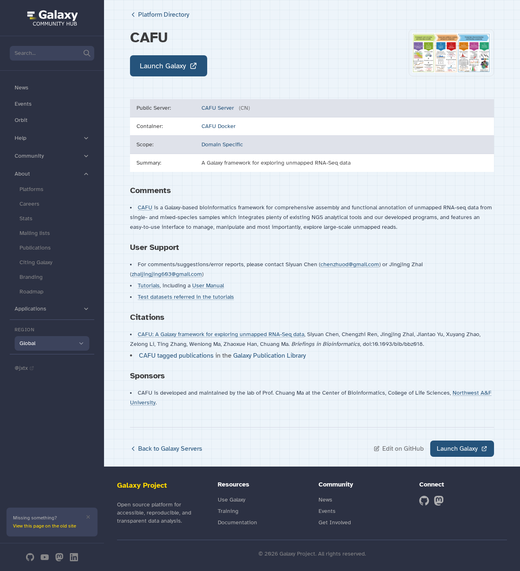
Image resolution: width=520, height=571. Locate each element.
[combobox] (52, 343)
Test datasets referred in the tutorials (186, 296)
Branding (31, 277)
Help (20, 138)
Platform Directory (163, 15)
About (22, 173)
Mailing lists (35, 233)
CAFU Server (219, 107)
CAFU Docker (219, 126)
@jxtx (21, 368)
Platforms (31, 189)
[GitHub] (30, 557)
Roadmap (31, 291)
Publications (35, 247)
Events (23, 103)
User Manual (208, 285)
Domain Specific (222, 144)
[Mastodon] (59, 557)
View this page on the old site (44, 526)
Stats (26, 218)
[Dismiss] (88, 517)
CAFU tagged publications (177, 356)
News (21, 87)
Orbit (21, 120)
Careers (29, 203)
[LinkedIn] (74, 557)
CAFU (145, 207)
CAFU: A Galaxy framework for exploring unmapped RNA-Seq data (221, 334)
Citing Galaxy (36, 262)
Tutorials (149, 285)
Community (29, 155)
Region (25, 329)
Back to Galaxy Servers (170, 449)
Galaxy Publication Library (269, 356)
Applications (30, 308)
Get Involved (334, 522)
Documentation (237, 522)
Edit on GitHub (403, 449)
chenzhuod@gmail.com (350, 264)
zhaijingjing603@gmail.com (167, 274)
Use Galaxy (231, 499)
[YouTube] (45, 557)
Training (228, 511)
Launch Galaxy (163, 65)
